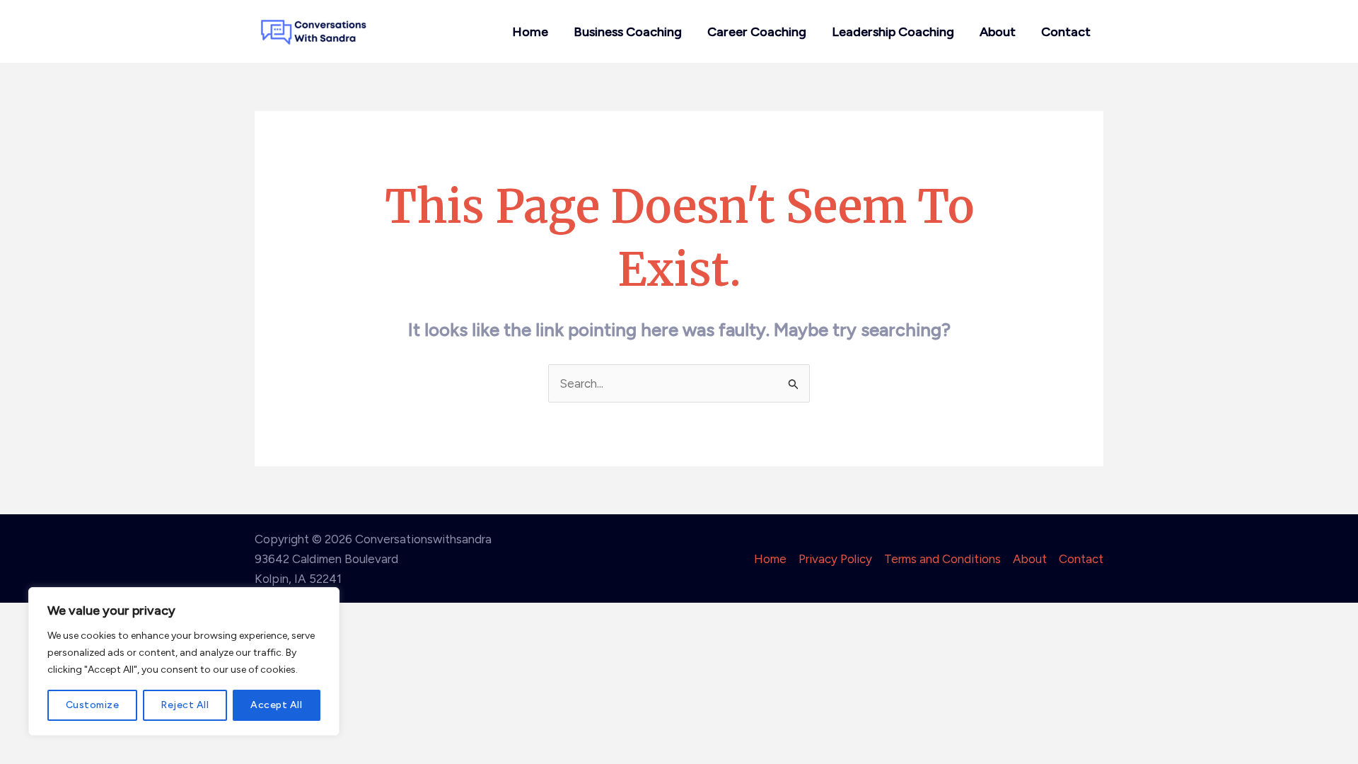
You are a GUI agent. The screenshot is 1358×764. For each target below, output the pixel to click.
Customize (93, 705)
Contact (1066, 32)
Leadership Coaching (893, 32)
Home (530, 32)
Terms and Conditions (942, 559)
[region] (184, 661)
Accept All (276, 705)
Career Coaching (756, 32)
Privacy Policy (835, 559)
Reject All (185, 705)
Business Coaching (628, 32)
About (998, 32)
